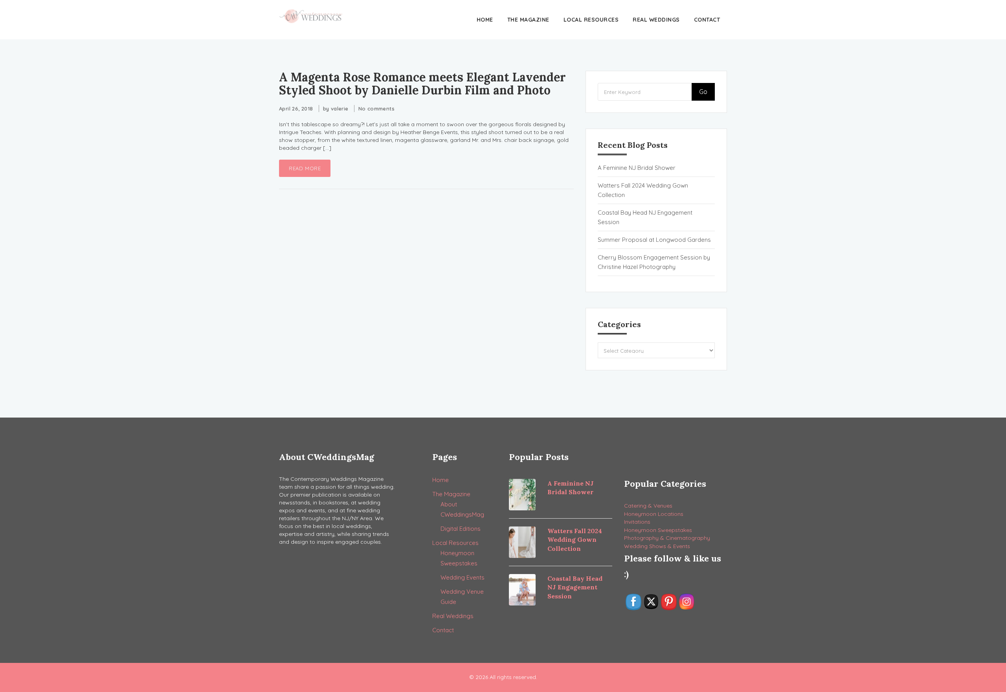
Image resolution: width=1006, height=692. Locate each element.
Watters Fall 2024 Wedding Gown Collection (643, 190)
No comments (376, 108)
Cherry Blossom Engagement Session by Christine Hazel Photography (654, 262)
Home (485, 19)
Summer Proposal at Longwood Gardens (654, 239)
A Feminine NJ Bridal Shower (637, 167)
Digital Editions (461, 528)
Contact (707, 19)
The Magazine (528, 19)
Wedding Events (463, 577)
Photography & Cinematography (667, 537)
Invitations (637, 521)
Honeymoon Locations (653, 513)
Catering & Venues (648, 505)
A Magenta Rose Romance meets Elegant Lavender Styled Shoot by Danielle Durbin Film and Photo (422, 84)
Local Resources (591, 19)
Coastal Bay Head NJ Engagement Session (645, 217)
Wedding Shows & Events (657, 546)
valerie (340, 108)
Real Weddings (656, 19)
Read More (305, 168)
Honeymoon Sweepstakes (658, 530)
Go (703, 92)
